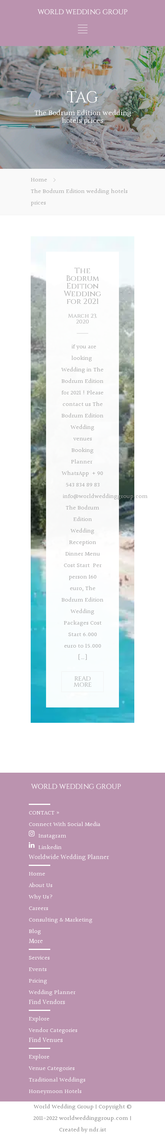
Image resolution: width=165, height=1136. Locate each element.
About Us (41, 885)
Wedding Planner (52, 993)
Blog (35, 931)
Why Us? (41, 897)
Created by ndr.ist (82, 1130)
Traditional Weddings (57, 1080)
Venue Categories (52, 1068)
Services (39, 958)
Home (39, 180)
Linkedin (50, 847)
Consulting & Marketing (60, 920)
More (36, 941)
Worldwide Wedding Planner (69, 857)
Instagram (52, 836)
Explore (39, 1019)
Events (38, 969)
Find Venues (46, 1040)
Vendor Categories (53, 1030)
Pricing (38, 981)
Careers (38, 908)
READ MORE (83, 681)
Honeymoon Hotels (55, 1091)
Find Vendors (47, 1002)
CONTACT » (44, 813)
